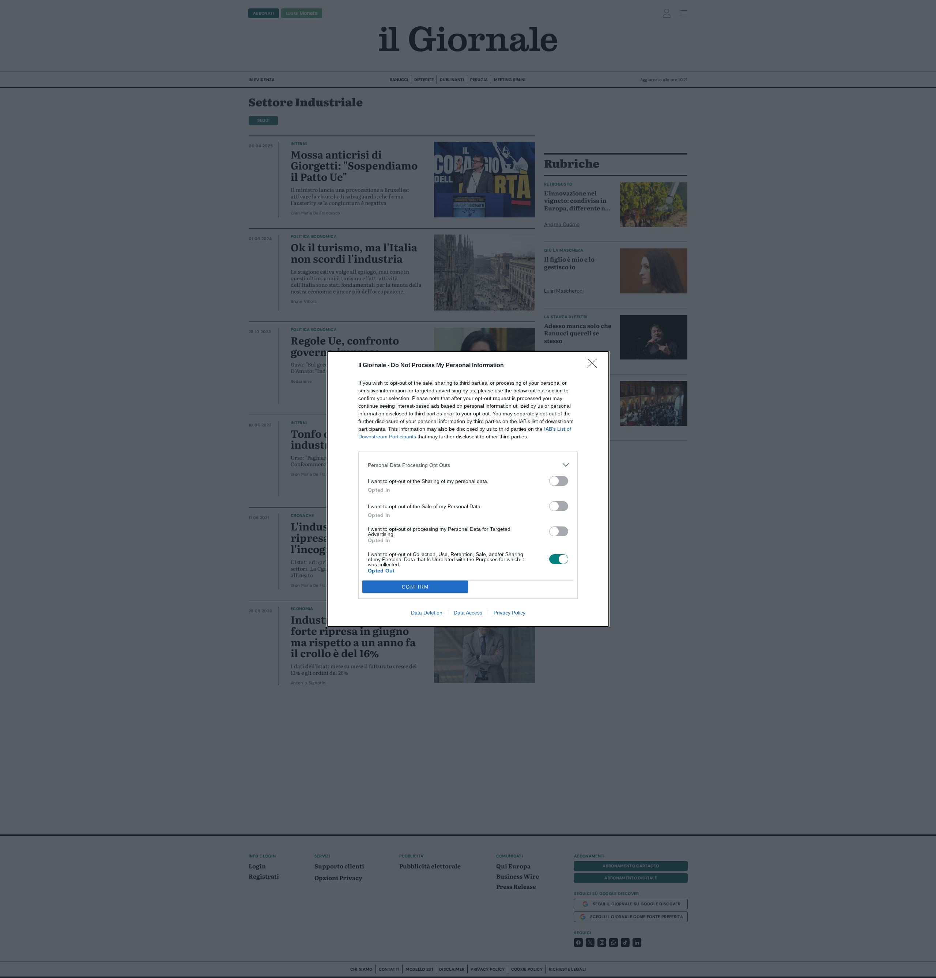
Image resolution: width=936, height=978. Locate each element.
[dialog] (468, 489)
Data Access (468, 613)
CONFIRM (415, 587)
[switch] (558, 481)
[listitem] (468, 465)
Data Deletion (426, 613)
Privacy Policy (509, 613)
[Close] (594, 366)
